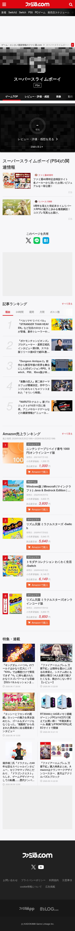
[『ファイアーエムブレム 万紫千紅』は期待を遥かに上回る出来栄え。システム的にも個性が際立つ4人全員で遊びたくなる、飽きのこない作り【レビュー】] (56, 653)
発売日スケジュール (59, 12)
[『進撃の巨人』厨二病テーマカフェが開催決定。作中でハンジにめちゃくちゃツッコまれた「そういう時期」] (61, 385)
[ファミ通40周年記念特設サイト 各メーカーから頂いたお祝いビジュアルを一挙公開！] (17, 181)
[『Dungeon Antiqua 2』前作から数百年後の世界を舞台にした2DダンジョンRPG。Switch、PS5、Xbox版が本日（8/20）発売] (61, 365)
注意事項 (67, 880)
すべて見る (67, 303)
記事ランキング (15, 304)
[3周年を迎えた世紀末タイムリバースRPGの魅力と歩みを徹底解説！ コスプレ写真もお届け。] (17, 207)
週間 (31, 312)
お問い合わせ (10, 880)
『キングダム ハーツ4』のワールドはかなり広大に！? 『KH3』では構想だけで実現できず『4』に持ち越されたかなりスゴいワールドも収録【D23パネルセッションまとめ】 (18, 673)
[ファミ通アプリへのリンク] (26, 909)
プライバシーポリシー (33, 880)
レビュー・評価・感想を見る (36, 139)
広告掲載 (50, 886)
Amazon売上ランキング (21, 434)
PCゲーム (40, 12)
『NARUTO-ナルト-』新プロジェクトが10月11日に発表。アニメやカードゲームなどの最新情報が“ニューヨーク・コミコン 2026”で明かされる (34, 407)
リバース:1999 (45, 201)
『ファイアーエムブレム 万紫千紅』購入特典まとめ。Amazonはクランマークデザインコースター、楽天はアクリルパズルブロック (56, 769)
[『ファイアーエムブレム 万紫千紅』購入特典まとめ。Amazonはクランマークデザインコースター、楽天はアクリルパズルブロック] (56, 751)
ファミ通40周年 (45, 174)
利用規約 (54, 880)
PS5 (30, 12)
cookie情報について (31, 886)
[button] (37, 146)
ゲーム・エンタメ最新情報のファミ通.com (21, 44)
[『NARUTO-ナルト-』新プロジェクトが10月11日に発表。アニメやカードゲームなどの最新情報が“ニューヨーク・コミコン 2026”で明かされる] (61, 406)
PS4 (37, 85)
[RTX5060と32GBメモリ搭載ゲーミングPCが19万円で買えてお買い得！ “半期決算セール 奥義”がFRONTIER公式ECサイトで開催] (56, 702)
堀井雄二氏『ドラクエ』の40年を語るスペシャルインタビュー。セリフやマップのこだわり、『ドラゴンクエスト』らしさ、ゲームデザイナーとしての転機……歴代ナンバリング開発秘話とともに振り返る (19, 771)
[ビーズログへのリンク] (49, 909)
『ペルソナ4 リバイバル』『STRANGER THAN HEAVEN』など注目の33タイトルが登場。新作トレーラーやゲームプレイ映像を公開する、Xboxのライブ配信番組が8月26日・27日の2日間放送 (34, 326)
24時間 (20, 312)
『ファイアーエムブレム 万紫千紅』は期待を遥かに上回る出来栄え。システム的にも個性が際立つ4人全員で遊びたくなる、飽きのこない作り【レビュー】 (56, 673)
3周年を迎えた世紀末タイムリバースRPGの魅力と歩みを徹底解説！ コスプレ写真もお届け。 (52, 209)
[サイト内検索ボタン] (71, 4)
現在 (7, 312)
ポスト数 (55, 312)
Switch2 (12, 12)
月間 (42, 312)
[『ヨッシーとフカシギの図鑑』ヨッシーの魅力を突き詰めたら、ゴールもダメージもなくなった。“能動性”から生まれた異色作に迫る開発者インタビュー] (19, 702)
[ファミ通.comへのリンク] (37, 4)
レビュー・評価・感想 (37, 96)
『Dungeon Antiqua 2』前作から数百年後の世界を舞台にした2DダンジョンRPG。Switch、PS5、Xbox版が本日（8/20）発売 (34, 366)
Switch (22, 12)
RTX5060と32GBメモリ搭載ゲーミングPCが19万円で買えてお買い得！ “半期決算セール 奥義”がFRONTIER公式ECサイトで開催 (56, 720)
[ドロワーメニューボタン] (4, 4)
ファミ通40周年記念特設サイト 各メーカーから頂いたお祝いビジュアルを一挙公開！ (52, 182)
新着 (3, 12)
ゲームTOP (11, 96)
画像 (58, 96)
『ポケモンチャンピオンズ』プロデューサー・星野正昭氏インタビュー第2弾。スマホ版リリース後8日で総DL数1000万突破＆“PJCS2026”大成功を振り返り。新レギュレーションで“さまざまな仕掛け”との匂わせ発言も (34, 346)
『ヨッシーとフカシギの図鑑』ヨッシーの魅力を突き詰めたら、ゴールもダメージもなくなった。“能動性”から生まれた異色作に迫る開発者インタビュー (18, 722)
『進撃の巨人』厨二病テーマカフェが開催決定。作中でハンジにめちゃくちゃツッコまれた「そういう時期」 (34, 387)
